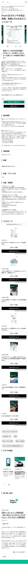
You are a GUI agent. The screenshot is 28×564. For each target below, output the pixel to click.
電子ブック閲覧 (14, 247)
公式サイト (4, 520)
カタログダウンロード (14, 251)
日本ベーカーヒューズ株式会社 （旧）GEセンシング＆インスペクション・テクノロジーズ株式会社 (14, 514)
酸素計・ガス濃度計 (20, 441)
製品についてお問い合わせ (14, 102)
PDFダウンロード (14, 106)
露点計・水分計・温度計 (8, 441)
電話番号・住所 (5, 523)
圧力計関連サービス (7, 436)
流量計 (15, 436)
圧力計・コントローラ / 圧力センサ (10, 431)
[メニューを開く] (26, 2)
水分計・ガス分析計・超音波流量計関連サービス (13, 446)
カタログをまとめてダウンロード (13, 224)
